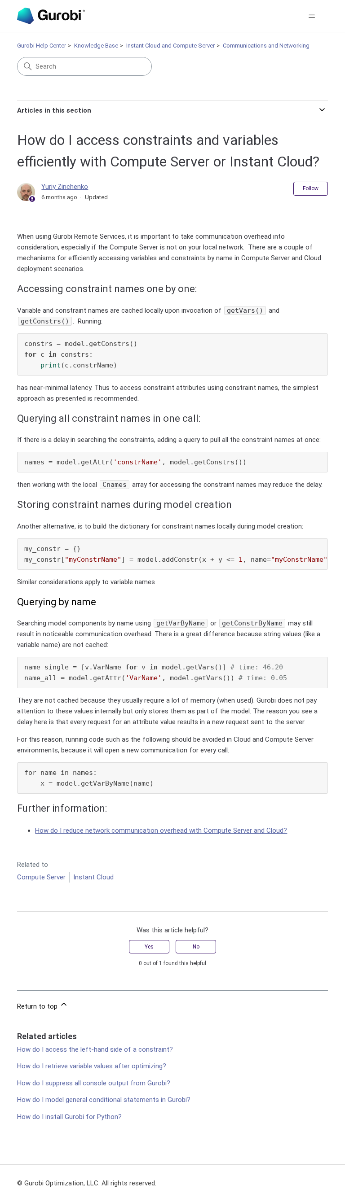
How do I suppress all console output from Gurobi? (93, 1083)
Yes (149, 947)
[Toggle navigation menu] (312, 16)
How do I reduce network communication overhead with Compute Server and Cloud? (161, 830)
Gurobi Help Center (41, 45)
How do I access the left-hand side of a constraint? (95, 1049)
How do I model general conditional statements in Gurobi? (103, 1100)
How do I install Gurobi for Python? (69, 1117)
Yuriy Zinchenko (64, 187)
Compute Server (41, 877)
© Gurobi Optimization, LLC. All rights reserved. (86, 1183)
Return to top (38, 1006)
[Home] (50, 16)
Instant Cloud (93, 877)
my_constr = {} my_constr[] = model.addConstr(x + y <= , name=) (175, 554)
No (196, 947)
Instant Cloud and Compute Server (170, 45)
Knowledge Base (96, 45)
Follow (310, 188)
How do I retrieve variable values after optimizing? (91, 1066)
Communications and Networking (266, 45)
